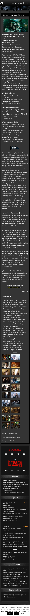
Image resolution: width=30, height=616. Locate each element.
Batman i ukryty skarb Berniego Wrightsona (15, 541)
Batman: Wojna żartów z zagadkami (12, 516)
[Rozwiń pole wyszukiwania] (27, 3)
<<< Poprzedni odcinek (10, 433)
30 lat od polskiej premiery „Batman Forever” (15, 546)
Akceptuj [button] (10, 613)
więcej (22, 613)
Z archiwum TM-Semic (9, 556)
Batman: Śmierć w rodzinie (10, 520)
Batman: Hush (6, 505)
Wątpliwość (6, 526)
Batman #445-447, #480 (10, 518)
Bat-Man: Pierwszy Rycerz (10, 502)
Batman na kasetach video (10, 560)
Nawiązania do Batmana (9, 558)
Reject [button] (16, 613)
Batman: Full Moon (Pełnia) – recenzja (13, 543)
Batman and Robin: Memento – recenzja (14, 544)
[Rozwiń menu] (6, 3)
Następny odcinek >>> (9, 441)
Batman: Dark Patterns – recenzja (12, 528)
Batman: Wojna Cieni (8, 507)
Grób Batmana (7, 504)
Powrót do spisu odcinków (11, 437)
